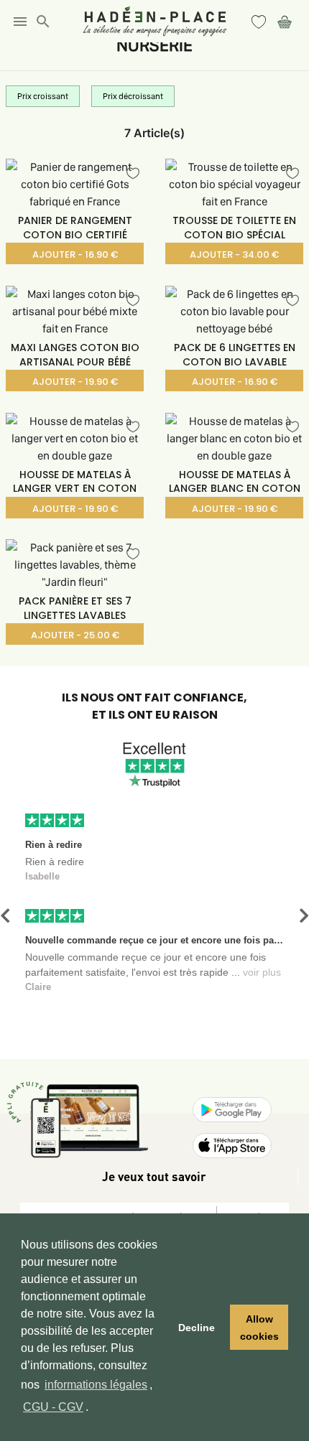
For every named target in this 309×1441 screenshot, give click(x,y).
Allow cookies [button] (259, 1327)
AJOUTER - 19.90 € (75, 381)
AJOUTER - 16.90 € (75, 254)
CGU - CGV (53, 1407)
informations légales (96, 1385)
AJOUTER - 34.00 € (234, 254)
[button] (5, 916)
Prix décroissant (133, 96)
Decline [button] (196, 1327)
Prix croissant (42, 96)
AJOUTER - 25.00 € (75, 635)
